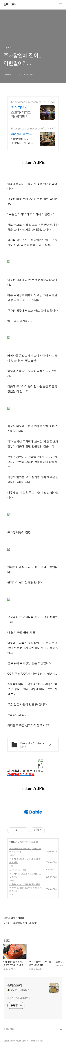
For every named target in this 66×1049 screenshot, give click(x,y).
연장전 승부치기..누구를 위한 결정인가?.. (25, 861)
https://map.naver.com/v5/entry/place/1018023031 (29, 101)
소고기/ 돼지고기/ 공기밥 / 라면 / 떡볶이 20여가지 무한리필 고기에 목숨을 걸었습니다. (22, 114)
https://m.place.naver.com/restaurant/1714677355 (29, 128)
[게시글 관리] (25, 830)
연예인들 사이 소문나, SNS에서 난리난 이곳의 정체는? (21, 141)
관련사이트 (9, 1029)
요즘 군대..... (15, 869)
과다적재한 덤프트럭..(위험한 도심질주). (25, 875)
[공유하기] (20, 830)
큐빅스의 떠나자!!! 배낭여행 (16, 1041)
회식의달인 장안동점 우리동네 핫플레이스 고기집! (21, 107)
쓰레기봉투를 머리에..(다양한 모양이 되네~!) (25, 850)
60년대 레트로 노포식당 (21, 134)
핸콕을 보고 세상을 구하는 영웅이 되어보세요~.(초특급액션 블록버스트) (25, 887)
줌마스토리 (10, 4)
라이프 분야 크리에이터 (19, 997)
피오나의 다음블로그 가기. (16, 1035)
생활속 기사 (15, 842)
